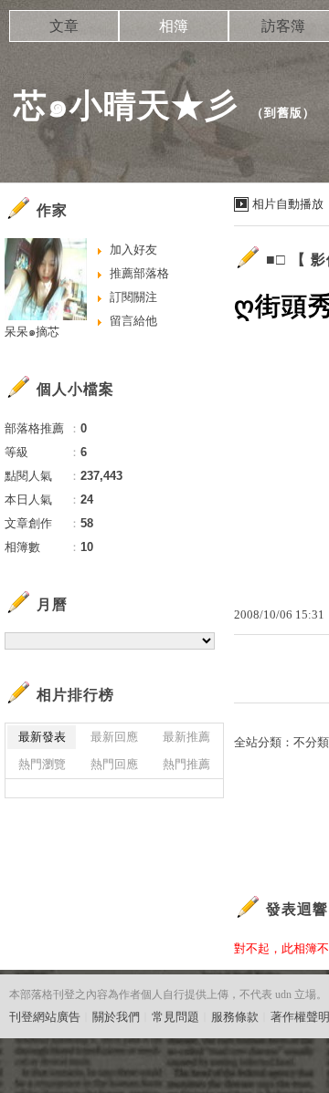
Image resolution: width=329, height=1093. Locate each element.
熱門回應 (114, 764)
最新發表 (42, 737)
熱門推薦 (186, 764)
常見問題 (175, 1017)
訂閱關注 (133, 297)
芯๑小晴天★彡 (126, 105)
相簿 (173, 26)
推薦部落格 (139, 273)
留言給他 (133, 321)
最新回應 (114, 737)
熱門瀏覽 (42, 764)
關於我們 (116, 1017)
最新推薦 (186, 737)
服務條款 (235, 1017)
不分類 (311, 742)
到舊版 (283, 113)
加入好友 (133, 249)
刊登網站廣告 (44, 1017)
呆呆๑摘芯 (32, 331)
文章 (64, 26)
